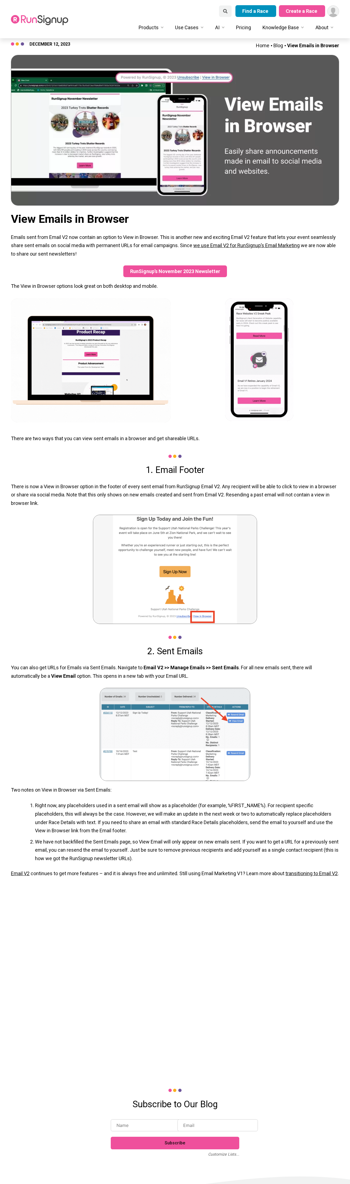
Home (262, 45)
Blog (278, 45)
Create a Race (302, 11)
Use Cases (187, 27)
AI (217, 27)
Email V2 (20, 873)
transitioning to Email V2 (311, 873)
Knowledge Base (280, 27)
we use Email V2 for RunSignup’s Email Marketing (246, 245)
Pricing (243, 27)
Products (149, 27)
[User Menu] (333, 11)
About (322, 27)
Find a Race (255, 11)
